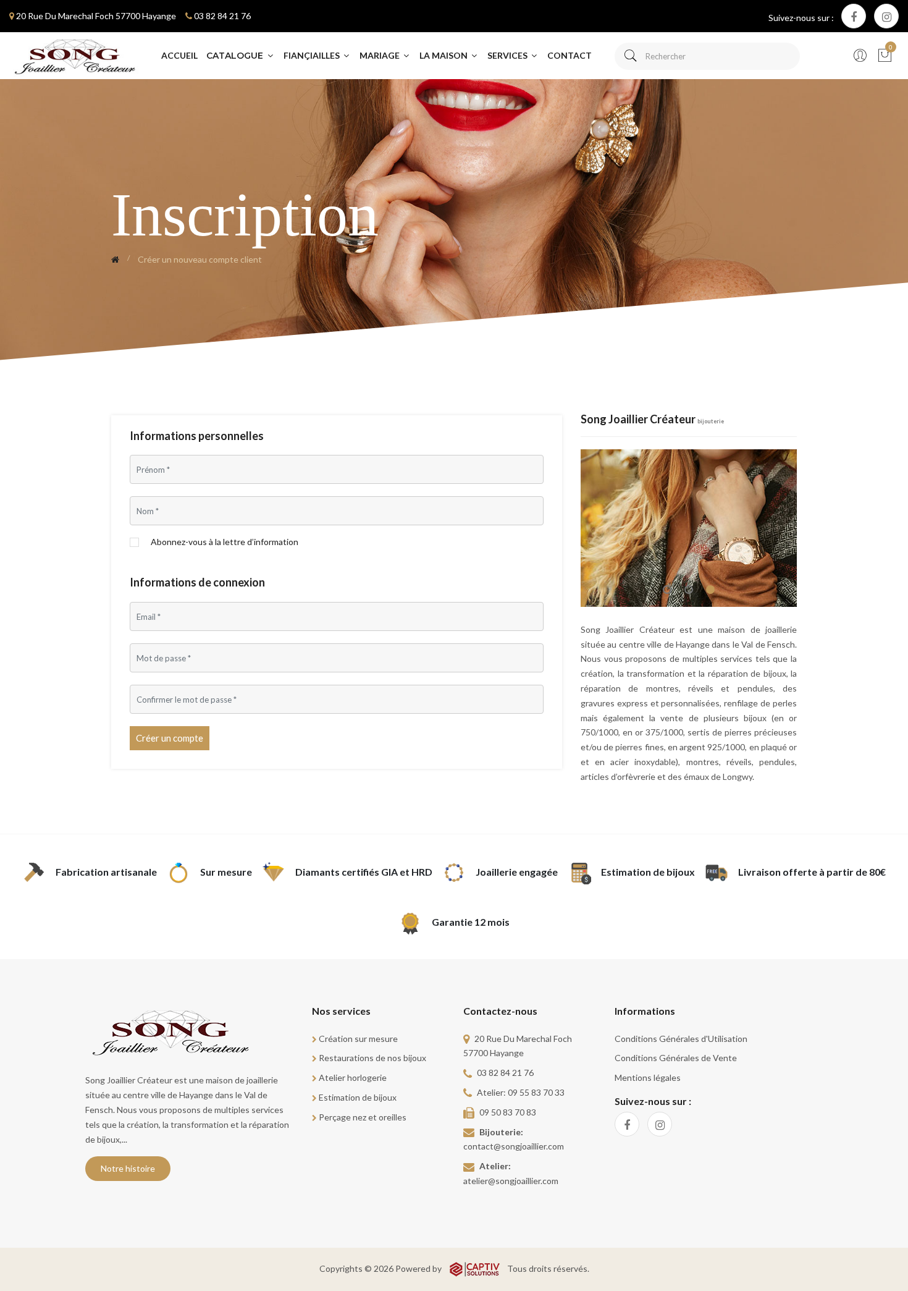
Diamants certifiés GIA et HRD (363, 872)
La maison (444, 55)
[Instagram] (886, 16)
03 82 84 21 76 (222, 16)
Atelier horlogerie (353, 1077)
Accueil (179, 55)
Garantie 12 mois (471, 922)
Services (508, 55)
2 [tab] (688, 589)
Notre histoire (128, 1168)
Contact (569, 55)
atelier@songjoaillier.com (510, 1180)
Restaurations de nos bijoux (372, 1057)
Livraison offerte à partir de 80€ (812, 872)
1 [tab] (667, 589)
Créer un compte (169, 737)
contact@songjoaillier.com (513, 1146)
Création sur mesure (358, 1038)
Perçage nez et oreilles (362, 1117)
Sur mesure (226, 872)
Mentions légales (648, 1077)
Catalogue (236, 55)
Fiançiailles (313, 55)
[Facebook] (853, 16)
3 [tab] (710, 589)
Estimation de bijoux (648, 872)
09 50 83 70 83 (507, 1112)
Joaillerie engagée (517, 872)
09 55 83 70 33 (536, 1092)
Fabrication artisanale (106, 872)
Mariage (380, 55)
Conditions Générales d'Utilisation (681, 1038)
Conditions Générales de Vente (676, 1057)
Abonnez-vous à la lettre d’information (224, 542)
